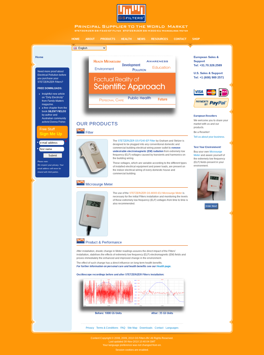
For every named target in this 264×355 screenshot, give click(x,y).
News (141, 39)
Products (107, 39)
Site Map (132, 327)
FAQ (122, 327)
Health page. (164, 266)
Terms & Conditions (107, 327)
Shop (196, 39)
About (90, 39)
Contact (180, 39)
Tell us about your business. (209, 136)
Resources (159, 39)
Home (76, 39)
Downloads (146, 327)
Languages (172, 327)
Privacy (90, 327)
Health (126, 39)
